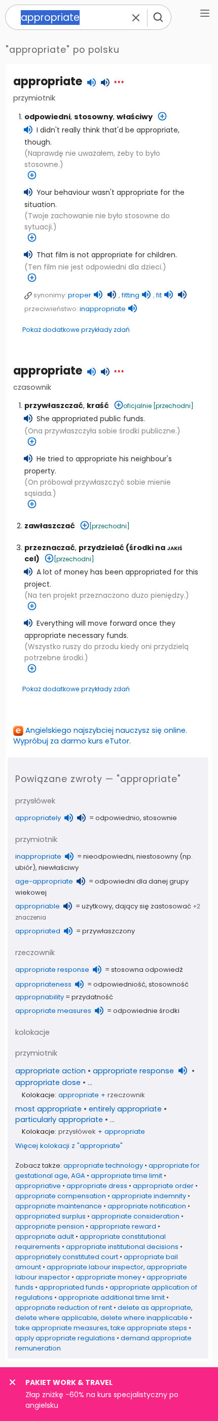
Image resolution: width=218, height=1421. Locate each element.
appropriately (38, 818)
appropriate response (52, 969)
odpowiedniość (119, 984)
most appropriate (48, 1109)
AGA (78, 1175)
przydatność (92, 997)
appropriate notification (146, 1206)
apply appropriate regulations (65, 1338)
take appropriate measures (61, 1328)
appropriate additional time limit (111, 1297)
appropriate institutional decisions (122, 1246)
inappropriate (103, 309)
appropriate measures (53, 1011)
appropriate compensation (60, 1196)
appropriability (39, 997)
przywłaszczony (108, 931)
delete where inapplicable (144, 1318)
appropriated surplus (50, 1216)
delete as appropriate (154, 1307)
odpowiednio (117, 818)
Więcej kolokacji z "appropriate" (69, 1146)
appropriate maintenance (58, 1206)
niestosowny (157, 856)
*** (119, 83)
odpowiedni (47, 117)
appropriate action (50, 1071)
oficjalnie (137, 405)
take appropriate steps (149, 1328)
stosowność (169, 984)
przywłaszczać (53, 405)
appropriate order (163, 1186)
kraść (98, 405)
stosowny (93, 117)
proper (79, 295)
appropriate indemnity (149, 1196)
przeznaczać (49, 548)
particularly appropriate (59, 1119)
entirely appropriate (125, 1109)
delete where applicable (56, 1318)
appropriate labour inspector (95, 1267)
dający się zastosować (153, 906)
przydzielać (101, 548)
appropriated (37, 931)
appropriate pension (49, 1226)
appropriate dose (48, 1082)
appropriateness (43, 984)
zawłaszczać (49, 526)
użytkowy (97, 906)
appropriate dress (96, 1186)
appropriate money (108, 1277)
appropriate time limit (126, 1175)
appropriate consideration (135, 1216)
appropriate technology (103, 1165)
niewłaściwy (59, 867)
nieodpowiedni (108, 856)
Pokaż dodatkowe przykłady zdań (76, 329)
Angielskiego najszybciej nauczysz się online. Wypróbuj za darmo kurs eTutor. (100, 735)
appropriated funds (71, 1287)
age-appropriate (44, 881)
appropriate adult (44, 1236)
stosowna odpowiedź (147, 969)
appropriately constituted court (66, 1257)
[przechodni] (173, 405)
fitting (130, 295)
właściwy (135, 117)
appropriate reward (123, 1226)
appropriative (38, 1186)
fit (159, 295)
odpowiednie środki (146, 1011)
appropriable (37, 906)
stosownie (160, 818)
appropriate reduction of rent (63, 1307)
